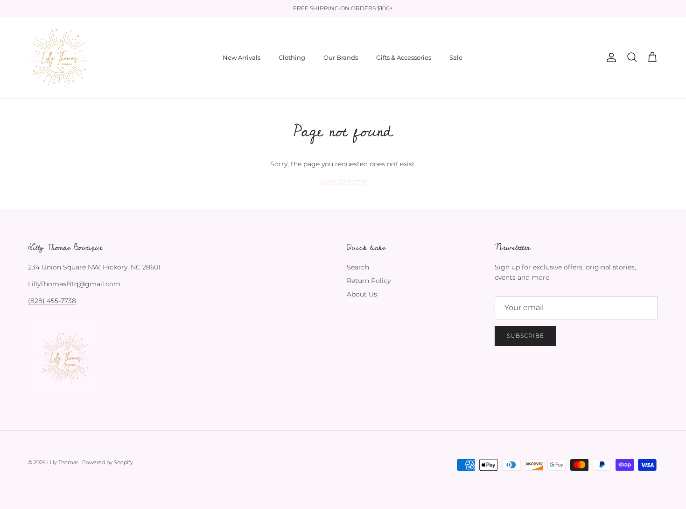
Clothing (292, 57)
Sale (455, 57)
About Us (362, 294)
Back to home (343, 181)
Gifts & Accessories (403, 57)
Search (358, 267)
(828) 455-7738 (52, 301)
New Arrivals (241, 57)
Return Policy (369, 280)
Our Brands (340, 57)
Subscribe (525, 335)
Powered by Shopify (107, 462)
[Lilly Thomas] (59, 57)
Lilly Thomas (63, 462)
